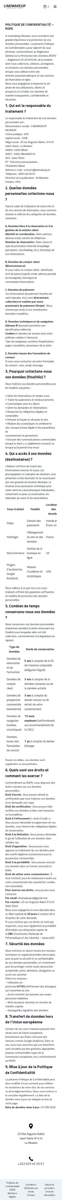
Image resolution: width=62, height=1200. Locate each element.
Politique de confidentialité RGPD (12, 1186)
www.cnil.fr (48, 938)
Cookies (31, 1195)
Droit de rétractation (49, 1193)
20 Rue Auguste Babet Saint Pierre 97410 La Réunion (31, 1138)
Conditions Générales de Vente (31, 1188)
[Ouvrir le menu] (55, 6)
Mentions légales (12, 1194)
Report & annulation (49, 1186)
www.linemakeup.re (25, 76)
